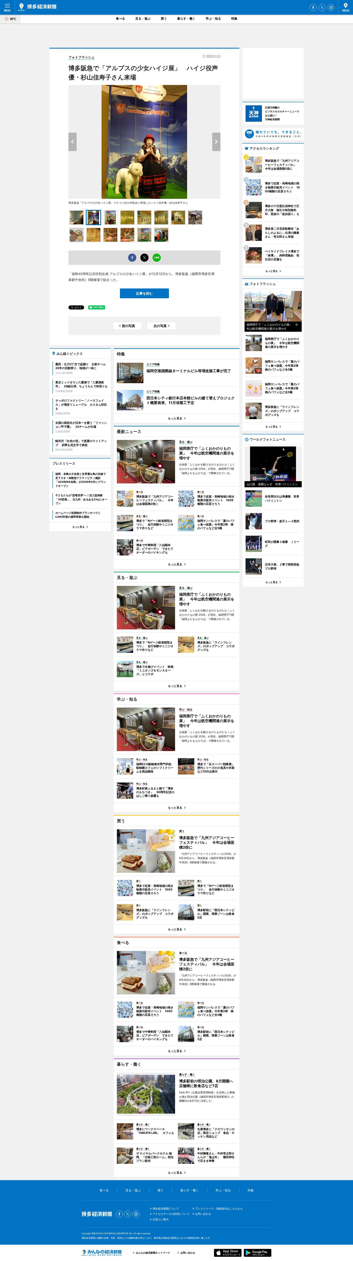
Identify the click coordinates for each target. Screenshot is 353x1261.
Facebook (313, 7)
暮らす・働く (186, 18)
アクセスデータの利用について (171, 1213)
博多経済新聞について (166, 1208)
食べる (120, 18)
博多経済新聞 (37, 7)
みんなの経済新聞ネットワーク (102, 1253)
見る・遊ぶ (143, 18)
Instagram (331, 7)
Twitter (322, 7)
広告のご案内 (161, 1219)
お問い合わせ (203, 1213)
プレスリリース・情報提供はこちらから (219, 1208)
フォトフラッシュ (81, 57)
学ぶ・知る (213, 18)
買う (164, 18)
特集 (234, 18)
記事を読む (144, 293)
